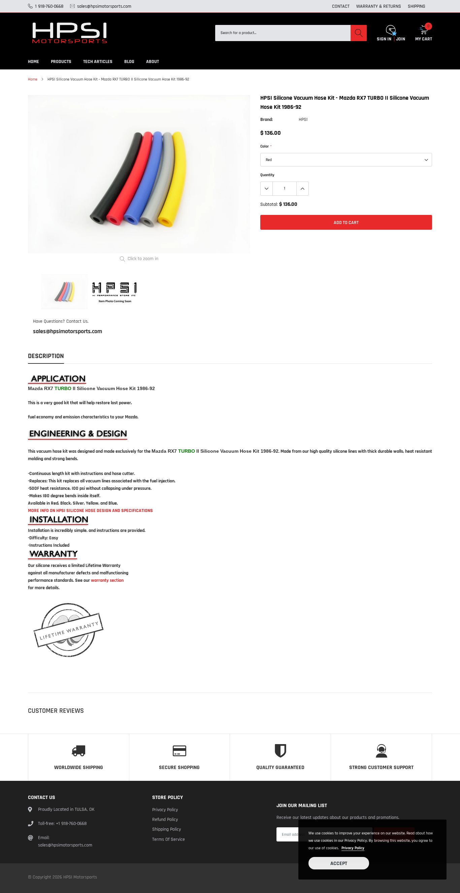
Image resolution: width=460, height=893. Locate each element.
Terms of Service (168, 839)
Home (32, 79)
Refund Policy (165, 820)
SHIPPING (416, 6)
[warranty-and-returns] (68, 632)
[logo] (70, 33)
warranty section (107, 580)
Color (265, 146)
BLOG (129, 62)
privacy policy (352, 848)
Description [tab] (46, 356)
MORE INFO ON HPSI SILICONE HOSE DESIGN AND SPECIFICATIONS (90, 511)
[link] (64, 291)
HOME (33, 62)
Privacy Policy (165, 810)
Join (400, 39)
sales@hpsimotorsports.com (67, 331)
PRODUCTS (61, 62)
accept (338, 863)
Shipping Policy (166, 829)
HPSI (303, 120)
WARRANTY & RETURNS (378, 6)
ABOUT (152, 62)
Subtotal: (269, 204)
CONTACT (341, 6)
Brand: (266, 120)
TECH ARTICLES (97, 62)
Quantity (267, 175)
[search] (359, 33)
